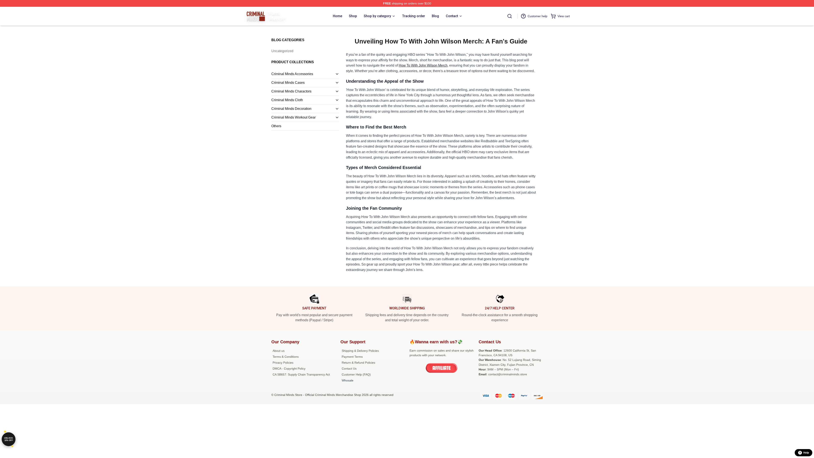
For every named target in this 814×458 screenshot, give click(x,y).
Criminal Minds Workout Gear (293, 117)
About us (278, 350)
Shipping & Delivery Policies (360, 350)
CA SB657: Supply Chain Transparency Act (301, 374)
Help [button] (806, 452)
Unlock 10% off (8, 439)
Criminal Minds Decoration (291, 108)
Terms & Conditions (286, 356)
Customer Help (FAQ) (356, 374)
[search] (509, 16)
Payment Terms (352, 356)
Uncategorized (282, 51)
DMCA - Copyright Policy (289, 368)
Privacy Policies (283, 362)
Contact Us (349, 368)
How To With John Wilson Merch (423, 65)
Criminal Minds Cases (288, 82)
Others (276, 126)
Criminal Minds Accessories (292, 74)
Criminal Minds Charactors (291, 91)
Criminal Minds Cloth (287, 100)
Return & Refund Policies (358, 362)
